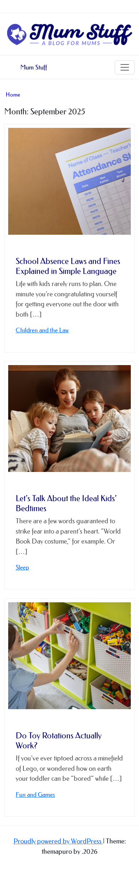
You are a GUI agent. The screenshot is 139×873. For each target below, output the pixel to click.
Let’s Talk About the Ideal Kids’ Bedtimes (66, 503)
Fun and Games (35, 794)
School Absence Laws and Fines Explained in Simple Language (68, 266)
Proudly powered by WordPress (58, 841)
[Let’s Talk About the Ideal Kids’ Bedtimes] (69, 419)
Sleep (22, 567)
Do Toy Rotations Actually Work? (59, 740)
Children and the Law (42, 330)
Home (13, 94)
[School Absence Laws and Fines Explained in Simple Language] (69, 181)
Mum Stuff (33, 67)
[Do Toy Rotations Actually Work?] (69, 656)
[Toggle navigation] (125, 67)
